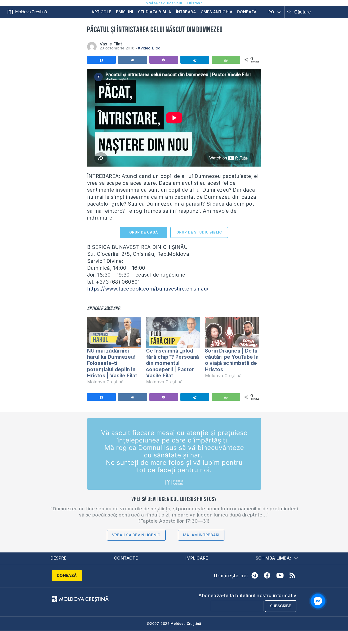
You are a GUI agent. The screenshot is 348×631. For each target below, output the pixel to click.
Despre (58, 558)
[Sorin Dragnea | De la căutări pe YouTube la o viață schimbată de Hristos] (232, 332)
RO (271, 12)
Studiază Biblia (154, 11)
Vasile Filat (111, 43)
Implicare (196, 558)
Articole (101, 11)
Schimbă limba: (273, 558)
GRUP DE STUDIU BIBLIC (199, 232)
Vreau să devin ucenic (136, 535)
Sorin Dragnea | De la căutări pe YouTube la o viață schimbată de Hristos (232, 360)
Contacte (126, 558)
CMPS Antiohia (216, 11)
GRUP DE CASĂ (143, 232)
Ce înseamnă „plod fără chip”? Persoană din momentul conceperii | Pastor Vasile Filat (172, 363)
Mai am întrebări (201, 535)
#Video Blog (149, 48)
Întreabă (186, 11)
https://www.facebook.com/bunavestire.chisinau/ (148, 289)
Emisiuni (124, 11)
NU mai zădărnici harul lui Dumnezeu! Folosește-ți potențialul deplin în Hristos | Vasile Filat (112, 363)
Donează (247, 11)
